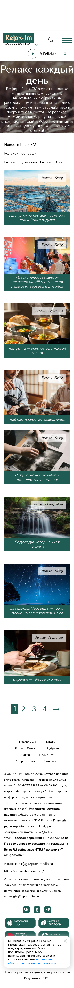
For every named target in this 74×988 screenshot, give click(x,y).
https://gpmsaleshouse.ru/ (24, 871)
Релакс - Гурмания (20, 162)
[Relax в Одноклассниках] (37, 909)
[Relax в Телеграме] (47, 909)
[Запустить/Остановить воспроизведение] (32, 54)
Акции (25, 755)
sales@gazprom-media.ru (33, 864)
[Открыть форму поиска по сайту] (51, 40)
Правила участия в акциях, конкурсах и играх (37, 972)
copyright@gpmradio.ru (21, 896)
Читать (50, 742)
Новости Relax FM (20, 145)
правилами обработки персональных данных (32, 961)
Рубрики (53, 748)
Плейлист (46, 755)
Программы (27, 742)
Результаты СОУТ (37, 978)
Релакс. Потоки (26, 748)
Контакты (51, 761)
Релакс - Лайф (52, 162)
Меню (67, 39)
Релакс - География (21, 154)
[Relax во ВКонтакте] (26, 909)
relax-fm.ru (12, 780)
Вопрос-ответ (25, 761)
